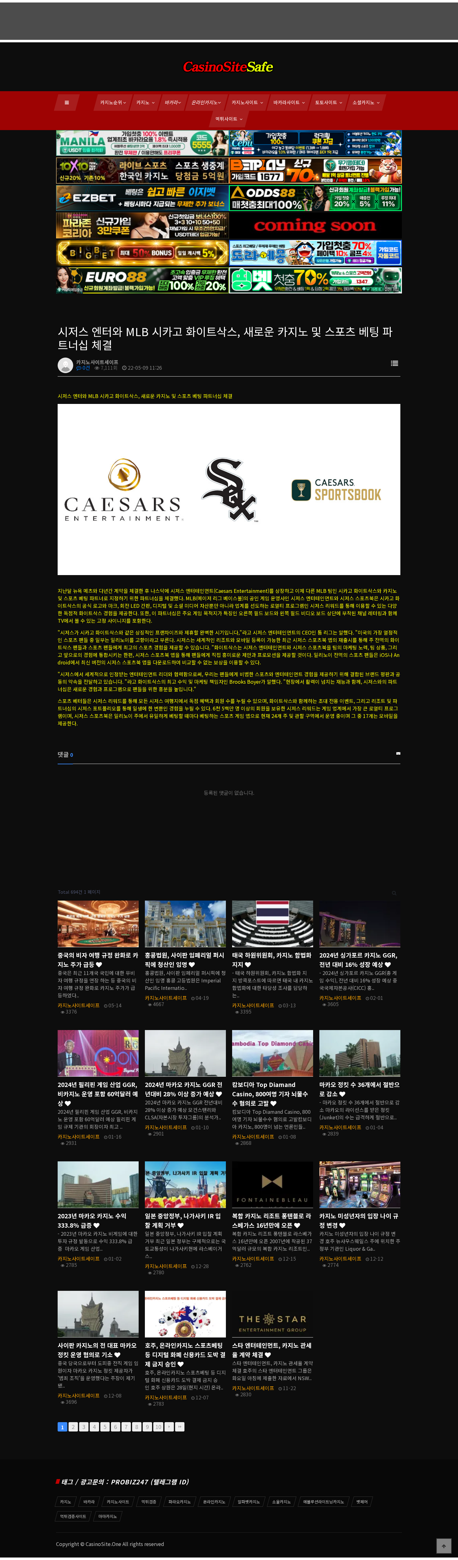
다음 (169, 1426)
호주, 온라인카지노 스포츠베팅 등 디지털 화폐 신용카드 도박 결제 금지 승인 (185, 1354)
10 (158, 1427)
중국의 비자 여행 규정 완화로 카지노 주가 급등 (98, 960)
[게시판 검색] (394, 892)
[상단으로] (444, 1546)
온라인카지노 (205, 102)
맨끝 (179, 1426)
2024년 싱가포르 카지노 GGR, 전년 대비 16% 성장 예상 (358, 960)
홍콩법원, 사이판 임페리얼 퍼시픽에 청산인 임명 (184, 960)
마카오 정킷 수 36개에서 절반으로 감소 (359, 1089)
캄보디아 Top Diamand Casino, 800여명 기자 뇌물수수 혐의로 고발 (270, 1094)
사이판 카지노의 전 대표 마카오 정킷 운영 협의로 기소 (97, 1350)
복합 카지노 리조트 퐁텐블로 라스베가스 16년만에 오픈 (271, 1220)
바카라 (171, 102)
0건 (85, 367)
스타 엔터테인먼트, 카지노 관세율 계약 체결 (272, 1350)
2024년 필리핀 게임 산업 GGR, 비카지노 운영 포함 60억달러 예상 (98, 1094)
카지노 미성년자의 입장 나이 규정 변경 (358, 1220)
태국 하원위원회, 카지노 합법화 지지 (272, 960)
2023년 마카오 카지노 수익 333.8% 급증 (92, 1220)
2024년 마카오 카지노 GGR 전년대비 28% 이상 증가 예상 (183, 1089)
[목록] (394, 363)
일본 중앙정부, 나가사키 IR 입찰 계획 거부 (183, 1220)
